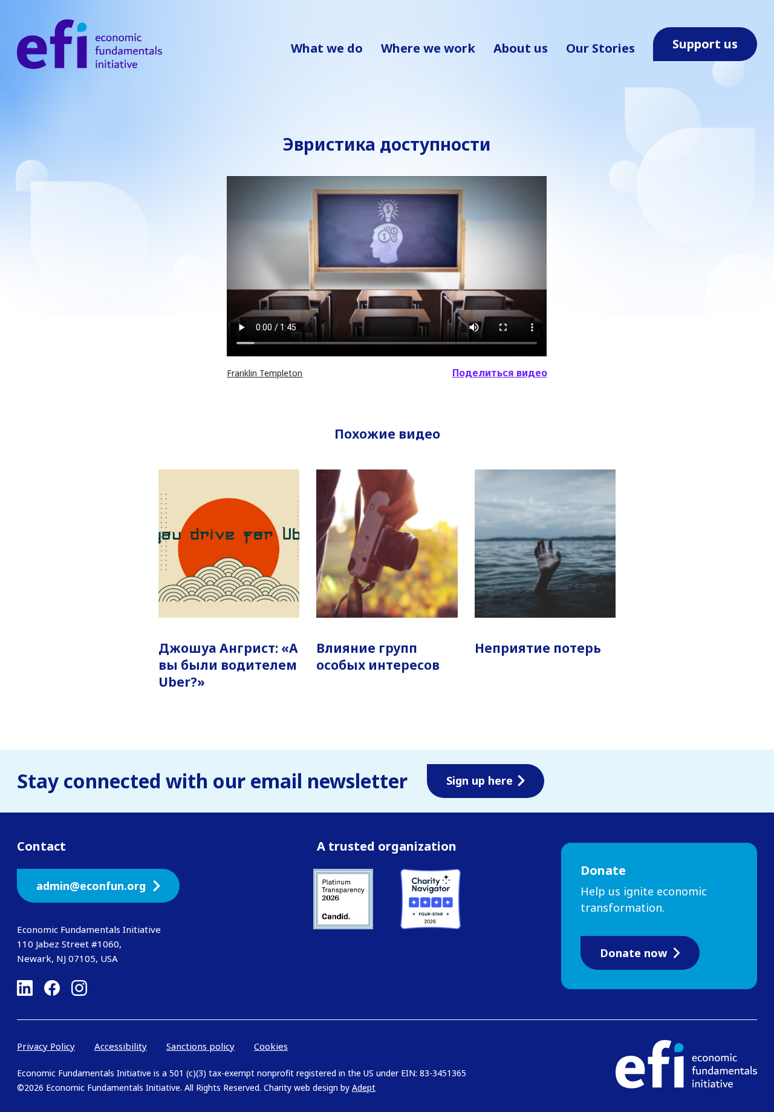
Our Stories (600, 48)
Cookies (271, 1046)
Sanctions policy (200, 1046)
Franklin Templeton (264, 373)
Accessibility (120, 1046)
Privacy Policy (46, 1046)
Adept (364, 1087)
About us (520, 48)
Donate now (633, 953)
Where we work (428, 48)
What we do (327, 48)
